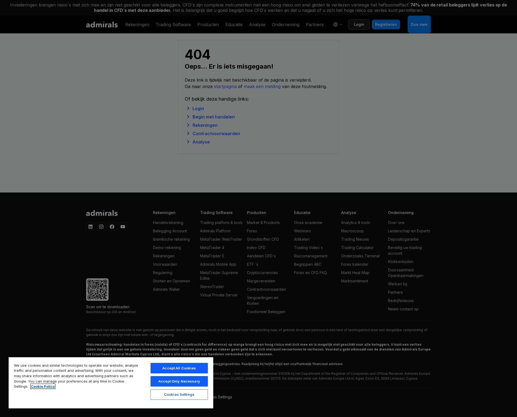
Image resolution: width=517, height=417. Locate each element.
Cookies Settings (179, 394)
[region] (111, 382)
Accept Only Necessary (179, 381)
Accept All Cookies (179, 368)
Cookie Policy (43, 386)
